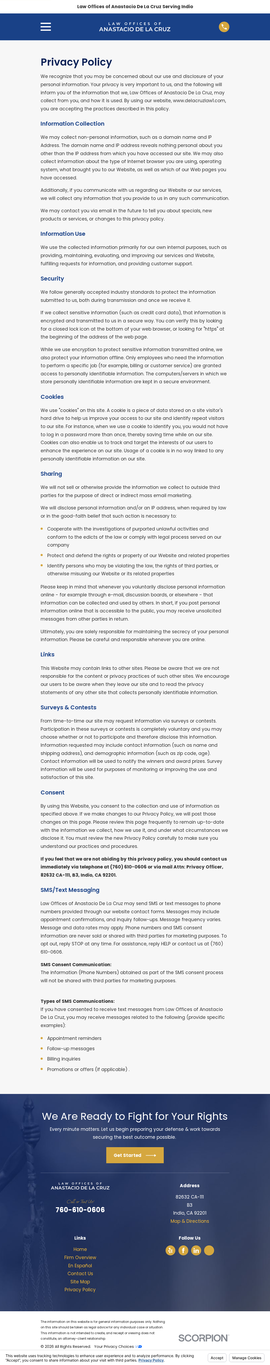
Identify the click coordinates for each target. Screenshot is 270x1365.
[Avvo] (209, 1250)
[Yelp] (170, 1250)
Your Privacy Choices (114, 1346)
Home (80, 1249)
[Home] (134, 26)
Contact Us (80, 1273)
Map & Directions (190, 1221)
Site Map (80, 1282)
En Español (80, 1266)
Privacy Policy (80, 1290)
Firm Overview (80, 1257)
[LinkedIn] (196, 1250)
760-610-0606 (80, 1210)
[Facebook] (183, 1250)
